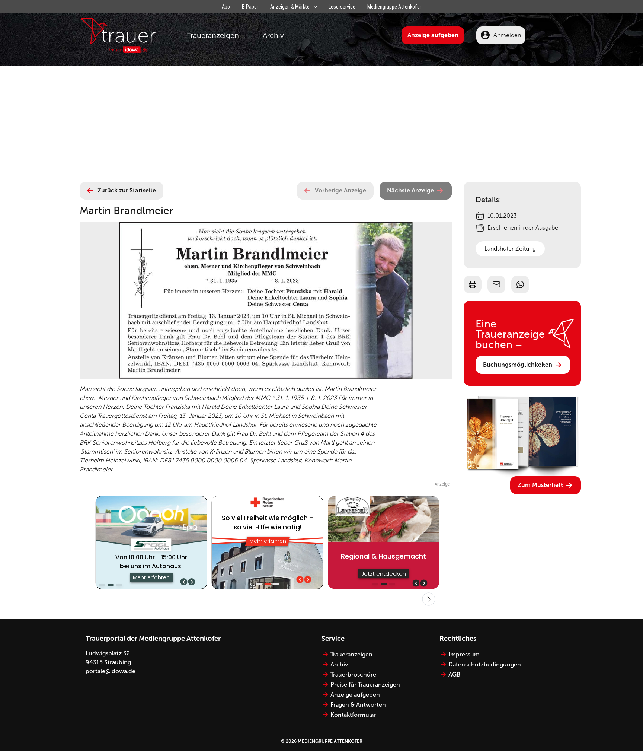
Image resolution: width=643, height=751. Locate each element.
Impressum (464, 654)
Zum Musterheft (540, 485)
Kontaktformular (353, 715)
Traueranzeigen (213, 35)
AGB (454, 674)
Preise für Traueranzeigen (365, 684)
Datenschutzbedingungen (484, 664)
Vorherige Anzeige (340, 190)
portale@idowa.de (110, 671)
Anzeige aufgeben (432, 35)
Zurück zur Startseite (126, 190)
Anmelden (507, 35)
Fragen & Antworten (358, 704)
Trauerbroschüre (353, 674)
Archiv (273, 35)
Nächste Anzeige (410, 190)
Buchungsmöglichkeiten (517, 365)
